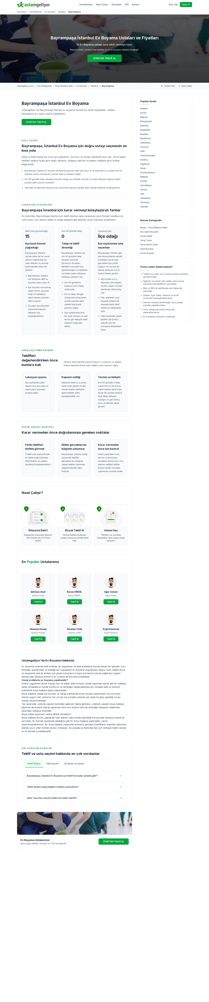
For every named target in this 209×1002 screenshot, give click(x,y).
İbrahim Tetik (74, 629)
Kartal (143, 168)
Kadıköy (144, 159)
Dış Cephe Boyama (149, 232)
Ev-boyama (50, 12)
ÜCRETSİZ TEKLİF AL (104, 58)
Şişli (142, 194)
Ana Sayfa (21, 12)
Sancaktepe (146, 185)
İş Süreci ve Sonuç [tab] (74, 763)
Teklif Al (38, 601)
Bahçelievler (146, 121)
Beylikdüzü (145, 138)
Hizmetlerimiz (86, 4)
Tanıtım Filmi (169, 86)
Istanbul (61, 12)
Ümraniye (144, 202)
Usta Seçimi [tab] (52, 763)
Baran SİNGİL (74, 591)
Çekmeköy (145, 142)
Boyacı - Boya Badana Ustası (153, 227)
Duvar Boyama (147, 253)
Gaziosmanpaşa (147, 155)
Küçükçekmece (147, 172)
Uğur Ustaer (111, 591)
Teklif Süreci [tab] (33, 763)
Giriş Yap (173, 4)
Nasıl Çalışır (102, 4)
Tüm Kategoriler (44, 86)
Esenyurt (144, 147)
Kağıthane (145, 164)
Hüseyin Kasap (38, 629)
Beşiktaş (144, 134)
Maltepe (144, 177)
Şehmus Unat (38, 591)
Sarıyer (143, 189)
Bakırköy (144, 125)
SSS (127, 4)
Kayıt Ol (186, 4)
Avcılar (143, 113)
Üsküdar (144, 206)
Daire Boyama (146, 249)
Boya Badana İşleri (64, 86)
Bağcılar (144, 117)
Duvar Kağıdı (146, 236)
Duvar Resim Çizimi (149, 244)
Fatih (142, 151)
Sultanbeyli (145, 198)
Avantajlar (116, 4)
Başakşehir (145, 130)
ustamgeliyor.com (25, 86)
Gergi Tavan (146, 240)
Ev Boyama (82, 86)
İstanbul (94, 86)
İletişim (135, 4)
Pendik (143, 181)
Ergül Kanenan (111, 629)
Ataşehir (144, 108)
